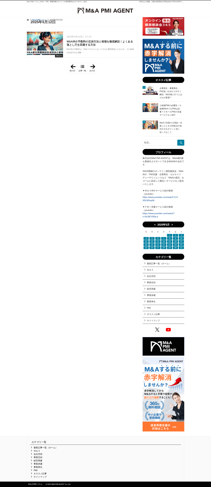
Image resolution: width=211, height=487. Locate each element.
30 (175, 248)
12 (152, 241)
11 (146, 241)
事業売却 (151, 282)
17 (181, 241)
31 (181, 248)
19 (152, 244)
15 (170, 241)
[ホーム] (28, 19)
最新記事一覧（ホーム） (159, 263)
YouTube (169, 330)
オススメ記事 (153, 314)
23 (175, 244)
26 (152, 248)
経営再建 (151, 289)
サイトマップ (153, 320)
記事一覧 (82, 71)
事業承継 (151, 295)
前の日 (73, 68)
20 (158, 244)
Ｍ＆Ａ (59, 56)
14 (164, 241)
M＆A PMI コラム (35, 484)
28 (164, 248)
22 (170, 244)
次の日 (92, 68)
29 (170, 248)
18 (146, 244)
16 (175, 241)
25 (146, 248)
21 (164, 244)
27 (158, 248)
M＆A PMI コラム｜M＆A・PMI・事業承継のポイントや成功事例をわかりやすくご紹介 (57, 1)
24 (181, 244)
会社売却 (151, 276)
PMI (149, 308)
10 (181, 238)
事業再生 (151, 301)
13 (158, 241)
